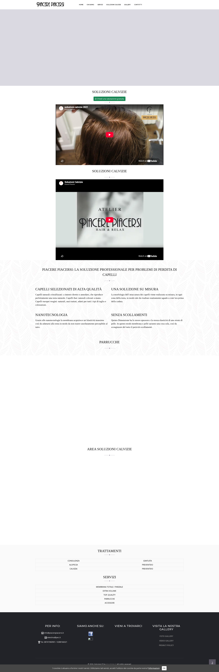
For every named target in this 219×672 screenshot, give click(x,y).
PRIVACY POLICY (166, 645)
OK (164, 668)
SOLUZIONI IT (111, 664)
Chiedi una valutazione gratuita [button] (110, 99)
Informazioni (154, 668)
